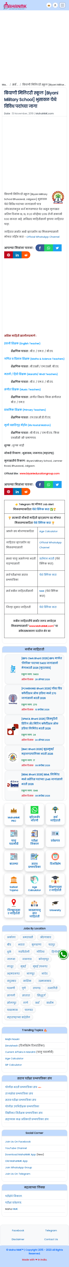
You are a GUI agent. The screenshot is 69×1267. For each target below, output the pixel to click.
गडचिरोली (23, 952)
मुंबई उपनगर (40, 966)
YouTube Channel (16, 1148)
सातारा (26, 995)
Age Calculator (48, 531)
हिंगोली (56, 952)
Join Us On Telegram (17, 1174)
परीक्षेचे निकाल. (13, 1196)
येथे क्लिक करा (40, 509)
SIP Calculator (13, 1064)
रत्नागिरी (52, 988)
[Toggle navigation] (62, 5)
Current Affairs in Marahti (20, 1052)
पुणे (24, 988)
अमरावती (28, 937)
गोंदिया (41, 952)
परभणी (11, 988)
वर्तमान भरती (46, 558)
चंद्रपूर (51, 944)
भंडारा (21, 944)
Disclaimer (18, 1239)
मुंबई (23, 966)
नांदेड (45, 973)
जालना (11, 959)
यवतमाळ (12, 1010)
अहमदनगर (13, 973)
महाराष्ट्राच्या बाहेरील (18, 1017)
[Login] (55, 5)
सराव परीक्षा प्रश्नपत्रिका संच (20, 1100)
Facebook (18, 1230)
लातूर (10, 966)
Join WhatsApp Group (18, 1167)
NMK (41, 591)
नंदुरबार (11, 981)
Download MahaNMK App (20, 1154)
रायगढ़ (37, 988)
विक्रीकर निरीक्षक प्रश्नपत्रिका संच (24, 1113)
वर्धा (37, 1002)
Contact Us (51, 1239)
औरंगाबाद (45, 937)
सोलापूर (11, 1002)
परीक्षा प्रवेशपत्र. (13, 1202)
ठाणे (25, 1002)
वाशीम (50, 1002)
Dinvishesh (11, 1045)
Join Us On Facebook (18, 1141)
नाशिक (27, 981)
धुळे (9, 952)
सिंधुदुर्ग (41, 995)
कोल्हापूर (44, 959)
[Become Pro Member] (49, 5)
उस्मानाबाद (44, 981)
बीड (9, 944)
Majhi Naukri (12, 1039)
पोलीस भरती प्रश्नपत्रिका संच (21, 1087)
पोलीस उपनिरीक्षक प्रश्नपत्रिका (22, 1106)
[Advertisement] (34, 46)
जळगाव (26, 959)
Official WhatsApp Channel (42, 236)
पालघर (29, 1010)
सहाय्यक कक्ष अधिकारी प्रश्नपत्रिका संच (27, 1119)
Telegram (51, 1230)
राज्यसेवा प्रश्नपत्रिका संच (19, 1093)
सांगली (11, 995)
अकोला (11, 937)
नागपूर (30, 973)
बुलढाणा (36, 944)
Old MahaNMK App (16, 1161)
